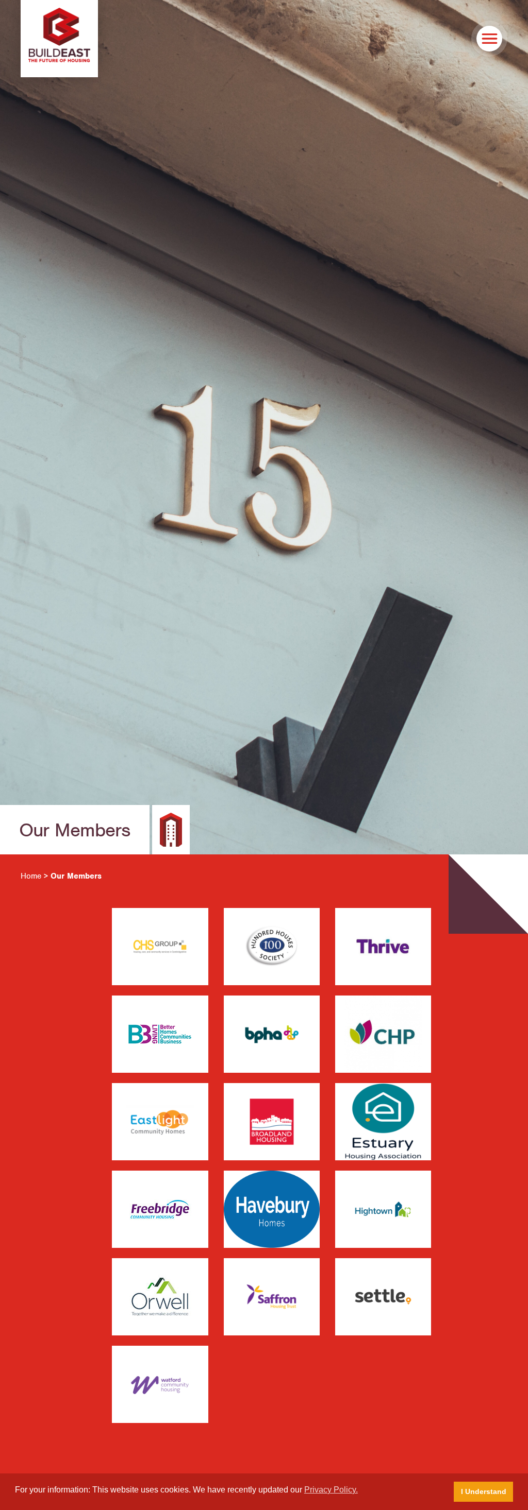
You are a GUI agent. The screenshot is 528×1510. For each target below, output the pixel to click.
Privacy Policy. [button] (331, 1489)
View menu (489, 39)
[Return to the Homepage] (59, 38)
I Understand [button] (483, 1491)
